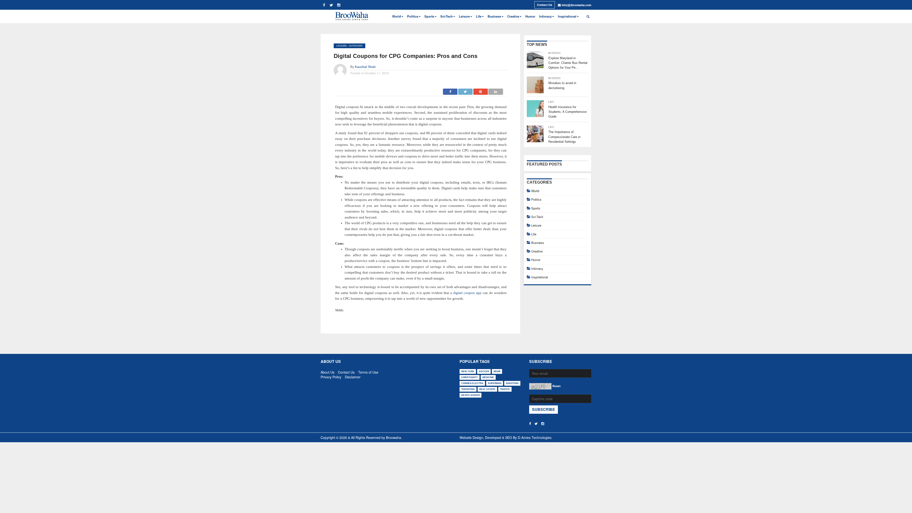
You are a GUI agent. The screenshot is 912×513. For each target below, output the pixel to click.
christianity (469, 377)
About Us (327, 371)
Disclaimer (353, 376)
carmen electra (472, 383)
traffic (505, 389)
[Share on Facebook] (450, 90)
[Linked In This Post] (495, 90)
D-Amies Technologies (534, 437)
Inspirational (539, 277)
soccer (484, 371)
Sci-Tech (537, 216)
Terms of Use (368, 371)
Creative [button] (513, 16)
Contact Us (544, 5)
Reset (556, 386)
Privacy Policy (331, 376)
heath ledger (470, 395)
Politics (536, 199)
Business (554, 53)
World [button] (396, 16)
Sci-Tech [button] (446, 16)
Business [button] (494, 16)
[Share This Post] (480, 90)
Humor (530, 16)
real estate (487, 389)
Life (551, 101)
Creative (537, 251)
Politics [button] (412, 16)
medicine (488, 377)
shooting (512, 383)
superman (494, 383)
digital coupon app (467, 293)
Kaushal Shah (365, 67)
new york (467, 371)
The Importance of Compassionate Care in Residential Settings (564, 136)
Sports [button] (429, 16)
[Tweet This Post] (465, 90)
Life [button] (478, 16)
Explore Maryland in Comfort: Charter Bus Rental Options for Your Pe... (567, 63)
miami (497, 371)
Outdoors (356, 45)
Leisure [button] (464, 16)
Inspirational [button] (567, 16)
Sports (535, 208)
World (535, 191)
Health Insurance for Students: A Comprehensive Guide (567, 112)
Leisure (341, 45)
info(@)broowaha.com (576, 5)
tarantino (468, 389)
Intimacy (537, 268)
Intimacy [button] (545, 16)
